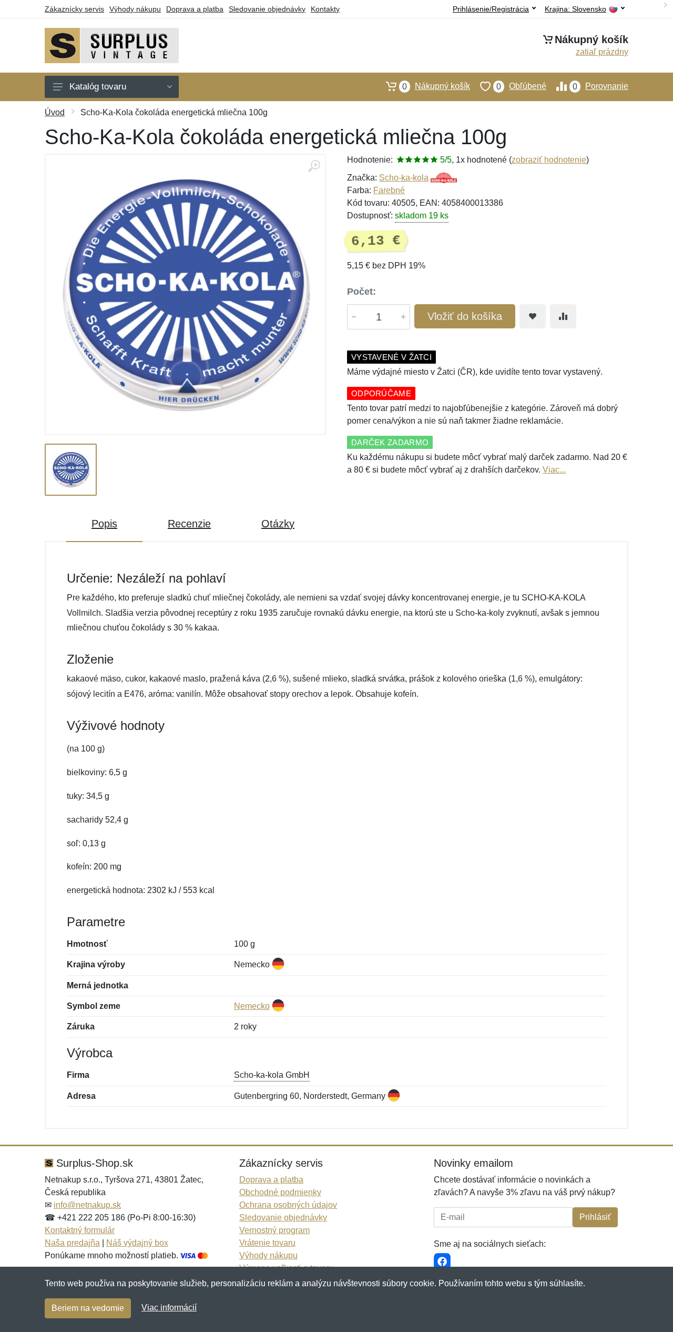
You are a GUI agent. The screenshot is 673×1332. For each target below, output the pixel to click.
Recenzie (189, 523)
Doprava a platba (194, 9)
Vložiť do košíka (464, 316)
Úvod (55, 112)
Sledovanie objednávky (267, 9)
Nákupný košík (436, 86)
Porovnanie (600, 86)
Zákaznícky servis (74, 9)
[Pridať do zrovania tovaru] (563, 316)
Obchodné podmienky (280, 1192)
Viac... (554, 469)
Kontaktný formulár (80, 1230)
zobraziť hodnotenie (549, 159)
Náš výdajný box (137, 1242)
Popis (104, 523)
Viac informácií (169, 1307)
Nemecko (252, 1005)
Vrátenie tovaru (267, 1242)
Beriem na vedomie (88, 1308)
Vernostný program (274, 1230)
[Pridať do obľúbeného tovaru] (532, 316)
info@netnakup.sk (87, 1204)
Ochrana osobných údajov (288, 1204)
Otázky (277, 523)
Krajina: (575, 9)
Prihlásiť (595, 1217)
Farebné (389, 190)
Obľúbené (521, 86)
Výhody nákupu (135, 9)
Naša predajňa (72, 1242)
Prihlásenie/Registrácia (491, 9)
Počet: (361, 291)
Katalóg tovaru (97, 87)
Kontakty (325, 9)
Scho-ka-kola (404, 177)
